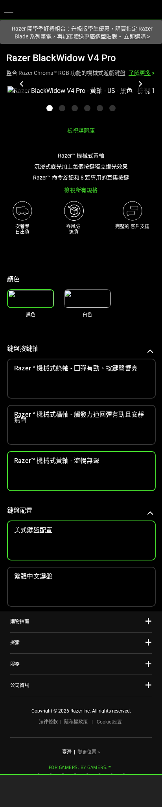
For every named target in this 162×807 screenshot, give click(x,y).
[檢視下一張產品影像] (140, 83)
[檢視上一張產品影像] (22, 83)
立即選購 (137, 36)
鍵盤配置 (19, 510)
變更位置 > (88, 752)
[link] (87, 298)
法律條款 (48, 722)
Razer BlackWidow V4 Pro (61, 58)
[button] (8, 10)
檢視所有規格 (81, 190)
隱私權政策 (76, 722)
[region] (81, 103)
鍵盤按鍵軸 (23, 348)
